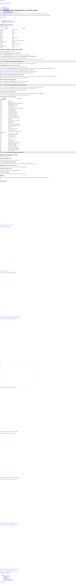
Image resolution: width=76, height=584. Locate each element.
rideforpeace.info (46, 177)
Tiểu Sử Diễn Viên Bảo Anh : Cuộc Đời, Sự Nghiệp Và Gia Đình (7, 272)
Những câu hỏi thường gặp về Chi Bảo (7, 22)
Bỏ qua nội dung (2, 0)
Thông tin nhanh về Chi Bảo (6, 20)
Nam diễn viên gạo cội (7, 8)
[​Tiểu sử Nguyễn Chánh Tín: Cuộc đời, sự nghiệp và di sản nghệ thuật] (10, 477)
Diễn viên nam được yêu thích (8, 580)
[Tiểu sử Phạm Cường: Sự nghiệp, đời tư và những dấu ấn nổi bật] (9, 569)
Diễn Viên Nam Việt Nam (5, 575)
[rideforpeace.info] (5, 3)
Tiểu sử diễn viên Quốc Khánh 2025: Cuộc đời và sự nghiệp (7, 433)
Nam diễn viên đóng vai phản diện (8, 11)
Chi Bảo (1, 54)
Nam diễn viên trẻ (6, 577)
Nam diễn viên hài (6, 578)
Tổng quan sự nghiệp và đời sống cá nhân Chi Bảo (9, 21)
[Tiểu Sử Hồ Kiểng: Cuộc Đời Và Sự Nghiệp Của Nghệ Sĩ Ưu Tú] (9, 523)
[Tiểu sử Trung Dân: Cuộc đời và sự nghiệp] (6, 225)
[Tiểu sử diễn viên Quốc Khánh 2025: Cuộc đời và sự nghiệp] (9, 431)
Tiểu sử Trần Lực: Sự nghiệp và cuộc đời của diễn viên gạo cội (7, 387)
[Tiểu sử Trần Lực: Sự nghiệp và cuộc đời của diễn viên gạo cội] (17, 385)
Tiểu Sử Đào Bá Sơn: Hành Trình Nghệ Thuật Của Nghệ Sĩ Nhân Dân (8, 318)
